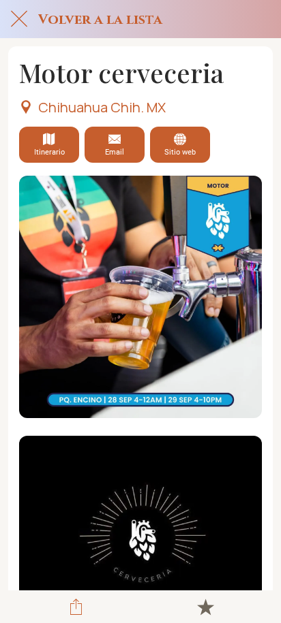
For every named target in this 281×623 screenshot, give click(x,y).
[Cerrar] (19, 19)
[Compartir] (75, 606)
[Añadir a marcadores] (205, 606)
